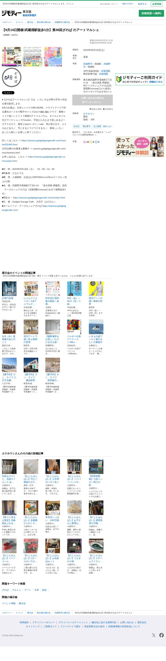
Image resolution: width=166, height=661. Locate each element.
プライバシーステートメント (73, 622)
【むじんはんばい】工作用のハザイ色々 (52, 479)
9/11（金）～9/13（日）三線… (74, 301)
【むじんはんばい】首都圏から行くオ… (30, 520)
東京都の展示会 (44, 22)
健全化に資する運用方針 (104, 622)
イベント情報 (9, 603)
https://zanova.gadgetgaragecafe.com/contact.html (39, 197)
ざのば (5, 590)
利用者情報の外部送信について (124, 626)
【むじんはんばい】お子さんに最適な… (74, 520)
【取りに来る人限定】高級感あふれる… (9, 520)
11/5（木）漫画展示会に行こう (9, 339)
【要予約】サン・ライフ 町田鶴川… (52, 377)
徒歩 (44, 590)
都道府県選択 (29, 15)
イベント (20, 22)
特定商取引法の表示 (94, 626)
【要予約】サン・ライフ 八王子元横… (9, 377)
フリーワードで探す (70, 626)
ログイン (142, 4)
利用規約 (24, 622)
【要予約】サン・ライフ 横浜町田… (30, 377)
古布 (36, 590)
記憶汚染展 (7, 298)
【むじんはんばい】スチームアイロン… (95, 558)
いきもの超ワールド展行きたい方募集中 (95, 339)
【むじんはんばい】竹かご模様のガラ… (30, 479)
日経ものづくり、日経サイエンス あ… (9, 479)
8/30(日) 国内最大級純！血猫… (52, 301)
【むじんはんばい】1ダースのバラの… (30, 558)
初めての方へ (128, 4)
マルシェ (16, 590)
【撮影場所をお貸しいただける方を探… (52, 339)
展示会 (30, 22)
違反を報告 (96, 109)
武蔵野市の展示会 (62, 22)
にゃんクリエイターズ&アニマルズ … (30, 301)
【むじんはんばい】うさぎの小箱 (74, 558)
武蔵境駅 (105, 71)
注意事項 (109, 109)
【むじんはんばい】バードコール (9, 558)
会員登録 (156, 4)
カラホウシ (89, 113)
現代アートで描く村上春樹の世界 (30, 339)
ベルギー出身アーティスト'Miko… (74, 339)
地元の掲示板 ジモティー (109, 4)
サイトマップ (33, 626)
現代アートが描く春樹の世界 (95, 301)
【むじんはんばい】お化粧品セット (52, 558)
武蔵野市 (87, 64)
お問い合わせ (127, 622)
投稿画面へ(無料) (151, 13)
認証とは (107, 126)
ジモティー (7, 22)
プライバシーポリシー (43, 622)
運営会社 (141, 622)
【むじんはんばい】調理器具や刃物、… (95, 520)
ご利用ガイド (50, 626)
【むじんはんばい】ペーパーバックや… (74, 479)
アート (27, 590)
